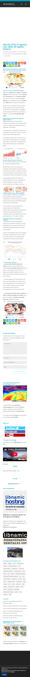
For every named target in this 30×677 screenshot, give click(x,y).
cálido (5, 573)
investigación (14, 579)
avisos (14, 563)
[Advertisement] (15, 27)
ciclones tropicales (17, 571)
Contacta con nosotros (10, 527)
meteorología (19, 581)
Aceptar (4, 674)
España (12, 573)
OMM (23, 584)
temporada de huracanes (9, 591)
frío (20, 576)
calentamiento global (13, 566)
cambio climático (7, 568)
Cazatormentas (8, 51)
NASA (24, 581)
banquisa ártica (20, 563)
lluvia (24, 579)
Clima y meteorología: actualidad (19, 53)
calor (19, 566)
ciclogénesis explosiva (8, 571)
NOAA (13, 584)
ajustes (12, 672)
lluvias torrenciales (11, 581)
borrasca (5, 566)
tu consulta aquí (22, 643)
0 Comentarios (7, 55)
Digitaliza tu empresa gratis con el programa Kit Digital (14, 516)
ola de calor (18, 584)
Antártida (10, 563)
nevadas (5, 584)
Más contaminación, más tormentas (18, 606)
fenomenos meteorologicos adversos (11, 576)
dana (8, 573)
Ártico (10, 594)
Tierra (20, 591)
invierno (20, 579)
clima (24, 571)
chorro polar (21, 568)
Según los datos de (11, 90)
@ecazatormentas (7, 470)
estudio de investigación (20, 573)
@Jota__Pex (16, 470)
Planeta (5, 586)
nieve (9, 584)
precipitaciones (11, 586)
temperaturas (16, 589)
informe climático (7, 579)
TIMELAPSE (17, 442)
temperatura (10, 589)
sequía (5, 589)
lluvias (5, 581)
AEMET (5, 563)
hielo (23, 576)
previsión (17, 586)
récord (22, 586)
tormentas (5, 594)
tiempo (16, 591)
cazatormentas (14, 568)
